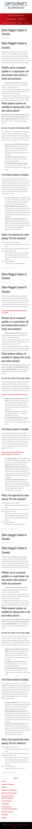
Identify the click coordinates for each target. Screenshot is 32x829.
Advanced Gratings (8, 784)
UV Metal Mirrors (7, 801)
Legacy (14, 824)
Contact (4, 787)
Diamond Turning (7, 812)
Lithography (5, 804)
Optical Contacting (7, 798)
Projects (4, 817)
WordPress (14, 826)
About (3, 781)
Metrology (5, 814)
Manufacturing (6, 806)
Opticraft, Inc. (16, 6)
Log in (19, 826)
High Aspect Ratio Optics (9, 793)
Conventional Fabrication (9, 809)
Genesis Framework (23, 824)
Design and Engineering (9, 790)
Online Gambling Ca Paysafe (10, 454)
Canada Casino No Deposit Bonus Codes (14, 394)
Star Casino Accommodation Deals (12, 452)
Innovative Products (8, 796)
